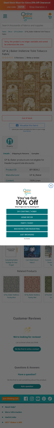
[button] (27, 211)
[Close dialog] (51, 186)
